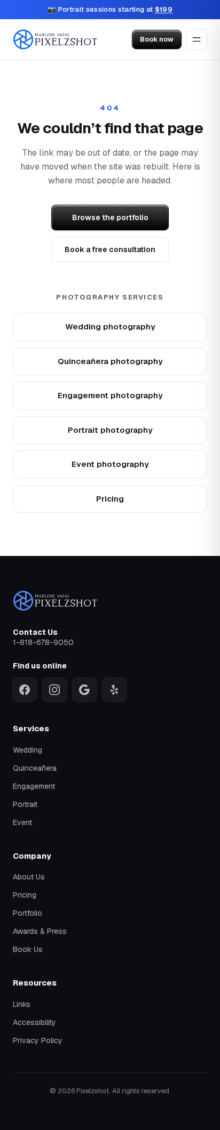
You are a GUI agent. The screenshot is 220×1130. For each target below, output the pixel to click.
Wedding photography (110, 326)
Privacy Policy (37, 1040)
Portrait (25, 804)
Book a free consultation (110, 249)
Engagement (34, 786)
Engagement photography (110, 395)
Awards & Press (40, 931)
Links (21, 1004)
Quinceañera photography (110, 361)
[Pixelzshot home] (55, 39)
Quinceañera (35, 768)
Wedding (27, 750)
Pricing (110, 499)
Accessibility (34, 1022)
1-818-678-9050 (43, 642)
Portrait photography (110, 430)
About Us (29, 877)
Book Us (28, 949)
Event (22, 822)
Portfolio (27, 913)
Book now (157, 39)
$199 (163, 9)
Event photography (110, 464)
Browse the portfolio (110, 217)
